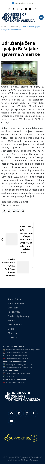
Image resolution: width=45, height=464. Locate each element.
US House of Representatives (18, 373)
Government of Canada (15, 382)
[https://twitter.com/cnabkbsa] (19, 413)
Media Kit (13, 333)
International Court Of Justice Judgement (23, 349)
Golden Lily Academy (18, 316)
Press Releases (15, 324)
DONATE (12, 337)
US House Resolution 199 (16, 352)
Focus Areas (14, 311)
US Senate (10, 376)
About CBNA (14, 299)
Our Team (13, 307)
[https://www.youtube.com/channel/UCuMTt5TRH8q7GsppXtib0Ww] (11, 421)
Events (11, 320)
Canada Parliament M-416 (17, 358)
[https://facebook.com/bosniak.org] (11, 413)
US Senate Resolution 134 (16, 355)
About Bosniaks (16, 303)
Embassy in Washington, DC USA (19, 364)
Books (11, 328)
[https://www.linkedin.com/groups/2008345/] (34, 413)
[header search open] (36, 9)
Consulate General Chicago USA (19, 367)
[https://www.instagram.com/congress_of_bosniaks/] (26, 413)
